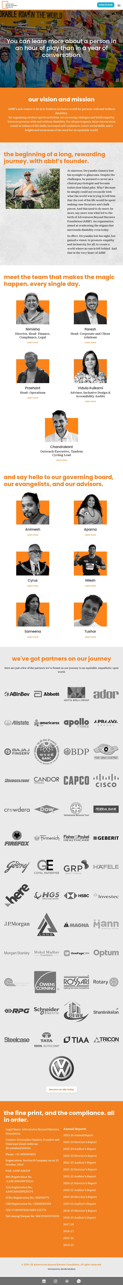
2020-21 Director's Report (80, 1183)
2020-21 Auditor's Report (79, 1190)
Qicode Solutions (67, 1269)
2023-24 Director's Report (80, 1142)
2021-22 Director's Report (80, 1169)
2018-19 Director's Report (80, 1210)
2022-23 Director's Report (80, 1155)
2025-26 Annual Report (78, 1135)
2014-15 (68, 1245)
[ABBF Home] (9, 4)
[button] (119, 6)
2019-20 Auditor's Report (79, 1203)
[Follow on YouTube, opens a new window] (67, 1281)
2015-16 (68, 1238)
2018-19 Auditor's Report (79, 1217)
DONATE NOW (106, 4)
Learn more (32, 342)
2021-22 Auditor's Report (79, 1176)
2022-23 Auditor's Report (79, 1162)
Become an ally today (61, 1089)
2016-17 (68, 1231)
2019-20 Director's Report (80, 1197)
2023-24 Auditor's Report (79, 1149)
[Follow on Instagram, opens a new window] (55, 1281)
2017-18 (68, 1224)
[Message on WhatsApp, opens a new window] (79, 1281)
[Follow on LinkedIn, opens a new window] (44, 1281)
